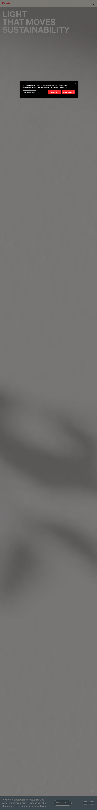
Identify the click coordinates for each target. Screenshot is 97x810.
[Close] (76, 83)
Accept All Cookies (68, 92)
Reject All (54, 92)
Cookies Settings (29, 92)
